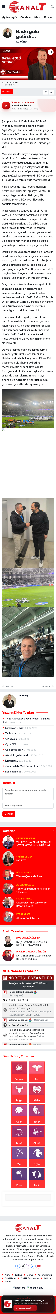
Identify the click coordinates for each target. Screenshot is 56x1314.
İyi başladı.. (12, 761)
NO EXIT (21, 860)
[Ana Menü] (3, 7)
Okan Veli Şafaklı (26, 838)
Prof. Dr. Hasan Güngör (31, 952)
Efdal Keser (23, 914)
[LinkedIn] (33, 1266)
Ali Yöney (22, 42)
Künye (8, 1282)
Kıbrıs (37, 17)
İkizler (36, 1100)
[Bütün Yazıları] (52, 712)
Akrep (36, 1143)
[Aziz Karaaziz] (8, 888)
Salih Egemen (24, 857)
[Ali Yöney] (7, 33)
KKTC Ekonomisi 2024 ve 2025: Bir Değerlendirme (34, 957)
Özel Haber (10, 1278)
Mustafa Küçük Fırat (28, 938)
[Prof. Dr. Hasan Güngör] (8, 955)
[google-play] (35, 1288)
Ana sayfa (11, 17)
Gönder (8, 814)
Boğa (19, 1100)
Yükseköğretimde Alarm (29, 876)
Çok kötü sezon (14, 750)
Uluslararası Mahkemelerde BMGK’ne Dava (31, 904)
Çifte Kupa (11, 739)
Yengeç (19, 1079)
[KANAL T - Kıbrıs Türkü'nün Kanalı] (27, 6)
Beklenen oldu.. (14, 771)
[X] (23, 1266)
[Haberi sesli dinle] (6, 105)
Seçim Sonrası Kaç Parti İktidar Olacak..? (33, 890)
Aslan (19, 1122)
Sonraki (47, 686)
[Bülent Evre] (8, 874)
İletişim (47, 1278)
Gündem (25, 17)
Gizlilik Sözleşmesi (30, 1278)
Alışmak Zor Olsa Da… (28, 918)
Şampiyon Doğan (15, 728)
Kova (19, 1185)
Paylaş (8, 91)
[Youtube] (38, 1266)
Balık (36, 1185)
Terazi (19, 1143)
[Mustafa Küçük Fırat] (8, 941)
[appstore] (19, 1288)
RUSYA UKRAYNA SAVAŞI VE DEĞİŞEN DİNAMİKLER (31, 943)
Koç (37, 1079)
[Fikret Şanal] (8, 902)
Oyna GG (11, 744)
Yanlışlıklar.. (12, 733)
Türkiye (48, 17)
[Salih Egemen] (8, 858)
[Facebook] (17, 1266)
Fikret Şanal (24, 899)
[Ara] (52, 7)
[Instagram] (28, 1266)
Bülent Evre (23, 872)
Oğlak (36, 1164)
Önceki (8, 686)
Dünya (30, 1275)
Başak (37, 1122)
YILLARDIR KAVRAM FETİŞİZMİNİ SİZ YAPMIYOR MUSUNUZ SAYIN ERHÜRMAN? (34, 844)
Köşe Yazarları (45, 1275)
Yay (19, 1164)
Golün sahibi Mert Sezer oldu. (22, 766)
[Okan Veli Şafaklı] (8, 842)
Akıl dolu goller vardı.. (18, 755)
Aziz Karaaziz (25, 885)
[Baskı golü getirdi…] (28, 63)
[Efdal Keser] (8, 916)
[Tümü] (52, 831)
